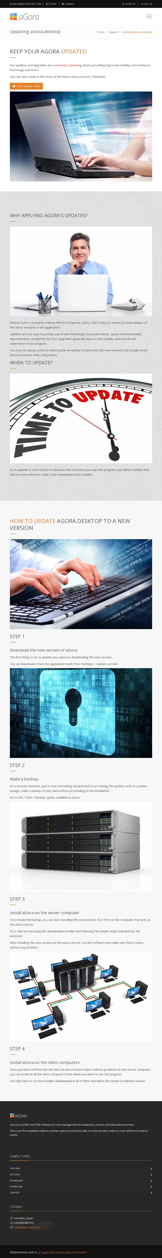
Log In (147, 4)
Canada (69, 4)
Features (15, 1168)
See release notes (28, 86)
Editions (15, 1174)
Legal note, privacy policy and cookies (64, 1252)
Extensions (16, 1180)
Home (101, 32)
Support (113, 32)
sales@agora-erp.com (26, 4)
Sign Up (130, 4)
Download (16, 1186)
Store (52, 4)
